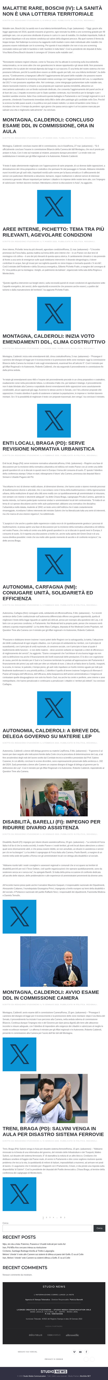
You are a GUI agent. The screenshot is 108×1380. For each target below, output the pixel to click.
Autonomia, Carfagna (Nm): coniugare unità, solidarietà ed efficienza (48, 592)
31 (61, 1217)
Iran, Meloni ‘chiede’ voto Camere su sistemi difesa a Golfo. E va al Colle (36, 1258)
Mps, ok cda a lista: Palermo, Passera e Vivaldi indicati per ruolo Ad (34, 1244)
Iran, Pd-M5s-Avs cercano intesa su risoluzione (24, 1247)
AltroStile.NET (85, 1376)
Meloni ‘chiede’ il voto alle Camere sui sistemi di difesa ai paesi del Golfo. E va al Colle (43, 1254)
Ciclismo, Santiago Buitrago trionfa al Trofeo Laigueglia (28, 1251)
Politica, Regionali (84, 20)
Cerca (5, 1223)
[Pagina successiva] (64, 1217)
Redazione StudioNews (27, 20)
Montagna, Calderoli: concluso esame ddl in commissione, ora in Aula (48, 125)
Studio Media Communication (34, 1376)
